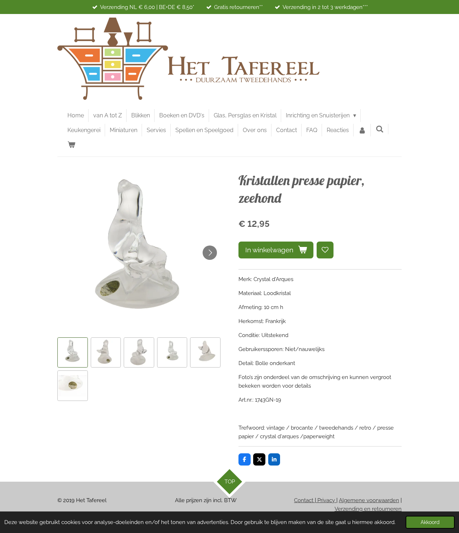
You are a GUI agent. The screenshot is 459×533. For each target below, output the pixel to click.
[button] (72, 352)
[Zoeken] (379, 129)
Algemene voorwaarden (369, 500)
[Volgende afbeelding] (210, 253)
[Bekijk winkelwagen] (71, 144)
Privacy (326, 500)
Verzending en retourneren (368, 509)
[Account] (362, 130)
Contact (304, 500)
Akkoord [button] (430, 522)
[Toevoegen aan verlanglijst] (325, 250)
